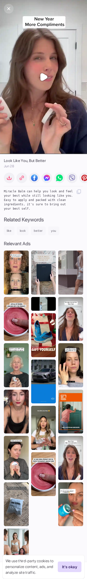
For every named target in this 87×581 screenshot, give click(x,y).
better (38, 230)
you (53, 230)
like (9, 230)
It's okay (69, 567)
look (23, 230)
